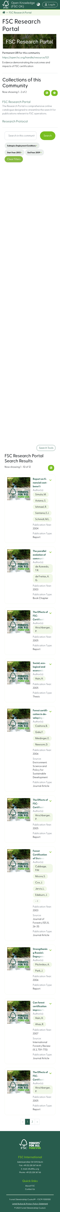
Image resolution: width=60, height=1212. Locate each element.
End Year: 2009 (35, 152)
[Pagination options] (54, 93)
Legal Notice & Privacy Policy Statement (30, 1204)
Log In (53, 4)
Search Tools (46, 448)
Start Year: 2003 (14, 152)
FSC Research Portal (16, 102)
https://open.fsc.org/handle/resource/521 (25, 57)
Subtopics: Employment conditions (22, 145)
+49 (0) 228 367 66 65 (32, 1165)
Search (48, 135)
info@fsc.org (33, 1169)
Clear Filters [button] (13, 159)
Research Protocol (15, 121)
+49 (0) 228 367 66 (33, 1172)
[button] (38, 4)
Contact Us (30, 1189)
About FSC (30, 1186)
